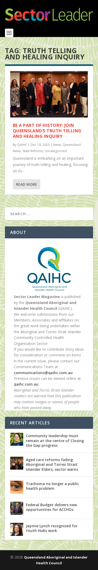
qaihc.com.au (26, 384)
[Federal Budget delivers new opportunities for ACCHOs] (16, 508)
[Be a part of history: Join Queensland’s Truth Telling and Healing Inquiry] (49, 94)
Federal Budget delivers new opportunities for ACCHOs (51, 507)
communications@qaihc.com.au (43, 372)
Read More (26, 184)
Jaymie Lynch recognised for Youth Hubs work (52, 528)
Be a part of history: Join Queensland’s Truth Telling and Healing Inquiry (47, 130)
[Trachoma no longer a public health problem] (16, 487)
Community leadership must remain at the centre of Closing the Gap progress (55, 440)
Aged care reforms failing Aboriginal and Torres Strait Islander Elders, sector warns (52, 464)
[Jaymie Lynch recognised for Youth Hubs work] (16, 529)
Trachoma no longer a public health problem (52, 486)
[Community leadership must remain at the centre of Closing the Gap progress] (16, 439)
